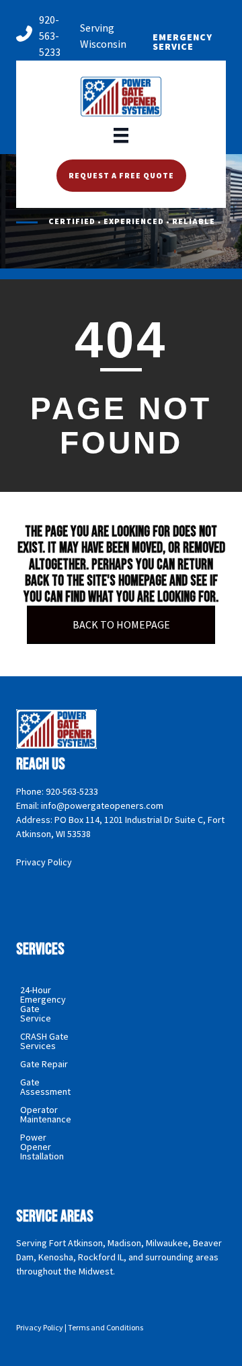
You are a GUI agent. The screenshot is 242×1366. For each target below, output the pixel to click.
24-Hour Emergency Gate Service (43, 1004)
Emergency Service (182, 41)
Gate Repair (44, 1064)
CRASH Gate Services (44, 1041)
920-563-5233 (50, 36)
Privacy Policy (44, 862)
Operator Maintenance (45, 1114)
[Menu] (121, 134)
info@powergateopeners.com (102, 805)
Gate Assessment (45, 1087)
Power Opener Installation (42, 1146)
